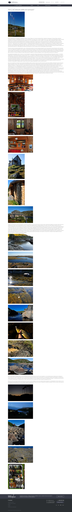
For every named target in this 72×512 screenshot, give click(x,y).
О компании (10, 500)
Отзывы (9, 505)
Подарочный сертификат (12, 503)
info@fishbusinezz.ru (51, 500)
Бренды (9, 504)
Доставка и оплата (11, 502)
